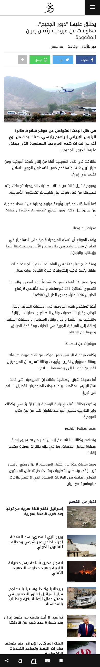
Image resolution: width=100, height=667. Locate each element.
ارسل (39, 60)
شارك (85, 60)
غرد (61, 60)
